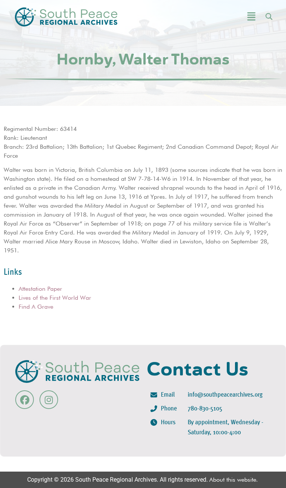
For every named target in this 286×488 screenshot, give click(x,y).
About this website (232, 479)
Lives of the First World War (55, 297)
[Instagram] (48, 399)
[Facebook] (24, 399)
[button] (232, 17)
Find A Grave (36, 306)
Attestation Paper (40, 288)
